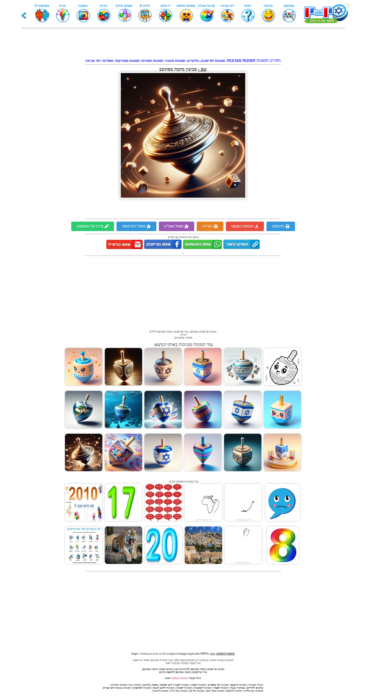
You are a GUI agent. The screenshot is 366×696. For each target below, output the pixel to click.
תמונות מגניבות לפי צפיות (117, 687)
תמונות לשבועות (203, 687)
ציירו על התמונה (90, 226)
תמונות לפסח (221, 687)
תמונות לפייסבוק (142, 687)
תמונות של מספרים (218, 684)
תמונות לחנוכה (234, 690)
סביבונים (179, 337)
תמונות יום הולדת (253, 690)
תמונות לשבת (198, 684)
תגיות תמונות (256, 684)
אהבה (155, 684)
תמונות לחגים (160, 690)
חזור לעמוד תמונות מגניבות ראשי (183, 663)
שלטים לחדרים (255, 687)
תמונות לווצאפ (239, 684)
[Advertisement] (183, 44)
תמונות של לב (197, 690)
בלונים (146, 684)
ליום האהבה (166, 684)
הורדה (207, 226)
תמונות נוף (135, 684)
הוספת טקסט (242, 226)
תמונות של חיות (179, 690)
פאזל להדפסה (134, 226)
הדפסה (278, 226)
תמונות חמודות (119, 684)
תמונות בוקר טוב (215, 690)
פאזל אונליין (173, 226)
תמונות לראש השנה (163, 687)
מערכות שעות (237, 687)
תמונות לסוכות (184, 687)
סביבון (189, 337)
